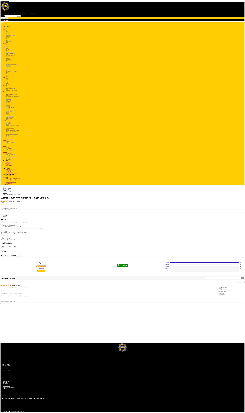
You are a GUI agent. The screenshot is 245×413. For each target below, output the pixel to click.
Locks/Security (9, 106)
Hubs (7, 82)
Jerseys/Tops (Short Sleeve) (12, 125)
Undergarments (9, 139)
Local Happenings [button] (8, 174)
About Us (5, 383)
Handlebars (8, 65)
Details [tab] (4, 214)
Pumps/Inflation (10, 111)
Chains (7, 58)
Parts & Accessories (10, 79)
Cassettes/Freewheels (11, 55)
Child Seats (8, 99)
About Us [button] (6, 161)
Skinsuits (8, 135)
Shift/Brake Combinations (12, 71)
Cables (7, 54)
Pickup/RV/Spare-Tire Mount (13, 157)
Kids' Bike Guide (9, 171)
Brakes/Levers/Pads (11, 53)
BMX (7, 42)
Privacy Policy (9, 165)
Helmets (4, 140)
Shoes (4, 146)
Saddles (8, 69)
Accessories (5, 91)
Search (3, 15)
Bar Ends (8, 49)
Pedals (7, 67)
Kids (7, 145)
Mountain (8, 32)
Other (7, 76)
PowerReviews (21, 256)
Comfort (8, 36)
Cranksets (8, 59)
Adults (7, 143)
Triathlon (8, 137)
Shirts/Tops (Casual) (11, 131)
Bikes (4, 29)
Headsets (8, 66)
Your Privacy (6, 384)
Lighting (8, 105)
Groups (7, 62)
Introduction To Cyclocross (11, 173)
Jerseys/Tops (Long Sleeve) (12, 130)
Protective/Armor (10, 128)
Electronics (8, 100)
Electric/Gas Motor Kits (11, 94)
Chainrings (8, 56)
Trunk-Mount (9, 159)
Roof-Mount (8, 158)
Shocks (7, 73)
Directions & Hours (5, 370)
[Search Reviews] (242, 278)
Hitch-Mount (9, 155)
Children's (8, 41)
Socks (7, 136)
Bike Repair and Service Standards (13, 178)
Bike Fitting (8, 180)
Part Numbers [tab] (6, 215)
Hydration (8, 103)
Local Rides (6, 381)
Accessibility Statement (9, 387)
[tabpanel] (122, 229)
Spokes (7, 84)
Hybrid (7, 40)
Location (7, 164)
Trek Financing (9, 183)
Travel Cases (9, 118)
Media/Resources (10, 107)
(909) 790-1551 (4, 368)
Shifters (7, 72)
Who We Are (8, 162)
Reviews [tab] (5, 216)
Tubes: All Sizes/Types (11, 90)
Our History (8, 163)
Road (7, 31)
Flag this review (27, 295)
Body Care (8, 97)
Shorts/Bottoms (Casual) (12, 134)
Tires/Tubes (5, 85)
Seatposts (8, 70)
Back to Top (12, 301)
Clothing (5, 120)
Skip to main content (5, 1)
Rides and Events (9, 175)
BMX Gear (8, 95)
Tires (7, 89)
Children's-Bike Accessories (12, 96)
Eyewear (8, 101)
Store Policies (6, 386)
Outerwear (8, 126)
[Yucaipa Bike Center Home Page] (5, 10)
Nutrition (8, 108)
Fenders (8, 102)
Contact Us (5, 388)
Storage (7, 113)
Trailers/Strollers (10, 116)
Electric (4, 43)
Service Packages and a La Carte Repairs (14, 179)
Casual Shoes (9, 148)
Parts (4, 47)
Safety (7, 112)
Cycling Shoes (9, 151)
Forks (7, 61)
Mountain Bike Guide (10, 169)
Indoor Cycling (9, 117)
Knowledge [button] (6, 168)
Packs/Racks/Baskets (11, 110)
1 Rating (10, 201)
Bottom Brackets (10, 52)
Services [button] (5, 177)
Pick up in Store (7, 211)
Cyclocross (8, 34)
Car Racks (5, 152)
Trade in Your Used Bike (11, 182)
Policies (7, 166)
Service (5, 382)
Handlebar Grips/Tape (11, 64)
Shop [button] (4, 27)
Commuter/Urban (10, 35)
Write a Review (16, 201)
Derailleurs (8, 60)
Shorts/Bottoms (9, 132)
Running (8, 129)
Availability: (3, 208)
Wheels (4, 77)
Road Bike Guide (9, 170)
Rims (7, 83)
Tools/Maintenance (10, 114)
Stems (7, 75)
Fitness (7, 38)
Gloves (7, 124)
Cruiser (7, 37)
